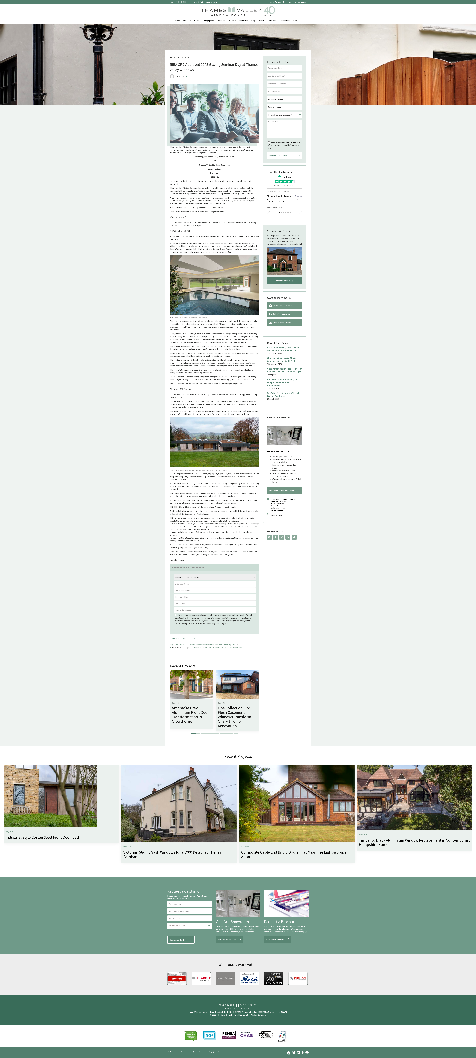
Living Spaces (208, 20)
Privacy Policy (290, 142)
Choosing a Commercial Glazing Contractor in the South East (282, 359)
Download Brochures (275, 939)
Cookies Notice (186, 1052)
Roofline (221, 20)
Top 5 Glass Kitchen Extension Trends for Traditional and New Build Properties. (203, 644)
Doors (196, 20)
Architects (272, 20)
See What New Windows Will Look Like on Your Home (283, 394)
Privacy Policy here (189, 896)
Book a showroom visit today (281, 490)
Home (177, 20)
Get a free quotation (281, 314)
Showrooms (285, 20)
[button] (193, 733)
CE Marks (171, 1052)
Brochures (243, 20)
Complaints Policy (205, 1052)
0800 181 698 (276, 516)
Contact (296, 20)
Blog (253, 20)
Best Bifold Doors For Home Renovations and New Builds (218, 647)
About (261, 20)
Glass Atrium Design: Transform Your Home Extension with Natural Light (284, 370)
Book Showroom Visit (227, 939)
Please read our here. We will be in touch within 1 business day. (284, 145)
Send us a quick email (282, 322)
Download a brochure (283, 305)
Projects (232, 20)
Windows (187, 20)
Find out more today (284, 280)
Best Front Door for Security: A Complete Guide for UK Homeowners (282, 382)
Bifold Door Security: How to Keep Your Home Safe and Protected (283, 349)
